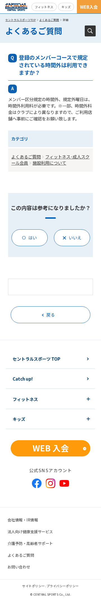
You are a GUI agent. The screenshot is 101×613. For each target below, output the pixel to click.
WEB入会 (89, 7)
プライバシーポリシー (63, 586)
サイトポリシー (33, 586)
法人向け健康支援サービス (30, 531)
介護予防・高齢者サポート (30, 543)
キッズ (66, 7)
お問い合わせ (19, 567)
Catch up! (23, 379)
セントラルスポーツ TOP (36, 359)
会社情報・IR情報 (23, 520)
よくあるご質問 (49, 20)
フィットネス (44, 7)
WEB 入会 (51, 448)
